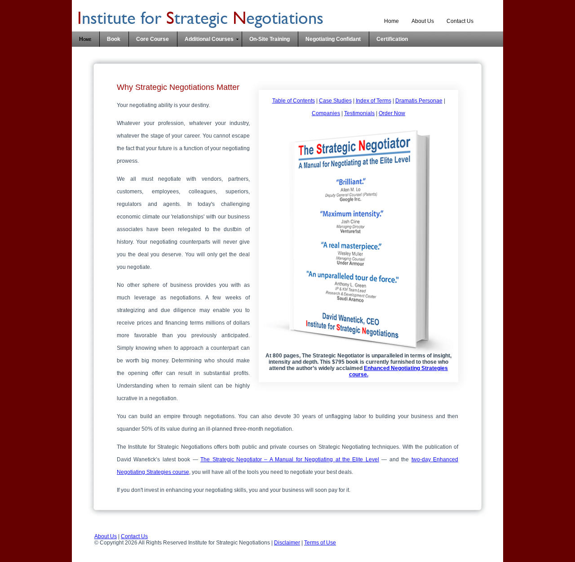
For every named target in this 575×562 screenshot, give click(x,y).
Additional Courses (209, 39)
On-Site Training (269, 39)
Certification (392, 39)
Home (391, 21)
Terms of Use (320, 543)
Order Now (392, 113)
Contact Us (460, 21)
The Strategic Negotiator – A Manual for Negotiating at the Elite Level (289, 459)
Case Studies (335, 101)
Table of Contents (293, 101)
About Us (422, 21)
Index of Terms (373, 101)
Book (113, 39)
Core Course (152, 39)
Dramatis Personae (418, 101)
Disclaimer (287, 543)
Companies (326, 113)
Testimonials (359, 113)
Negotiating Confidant (333, 39)
